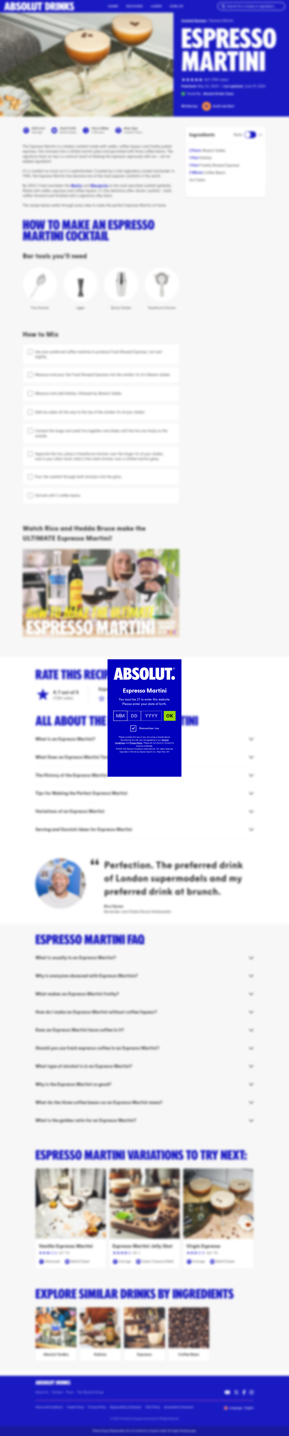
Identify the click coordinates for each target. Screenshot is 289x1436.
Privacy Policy (136, 743)
